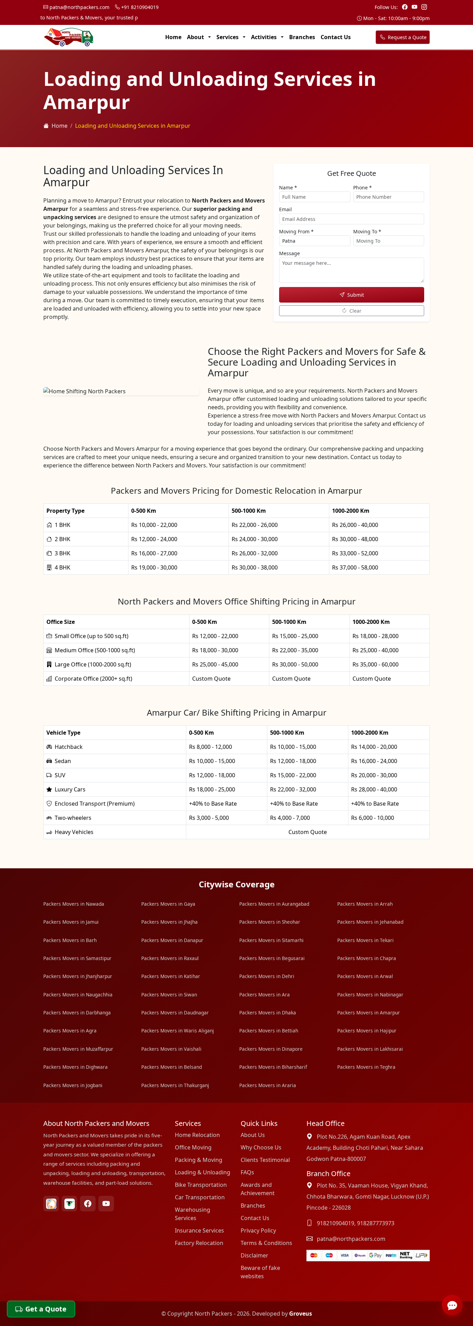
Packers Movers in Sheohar (269, 922)
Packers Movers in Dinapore (271, 1049)
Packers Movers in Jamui (71, 922)
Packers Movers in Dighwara (75, 1067)
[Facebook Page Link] (405, 7)
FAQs (247, 1172)
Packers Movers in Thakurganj (175, 1085)
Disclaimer (254, 1255)
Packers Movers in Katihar (170, 976)
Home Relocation (197, 1135)
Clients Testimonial (265, 1160)
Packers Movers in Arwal (365, 976)
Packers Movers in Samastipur (77, 958)
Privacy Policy (258, 1230)
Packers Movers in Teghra (366, 1067)
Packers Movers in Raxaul (170, 958)
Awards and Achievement (258, 1189)
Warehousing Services (192, 1214)
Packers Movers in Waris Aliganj (177, 1030)
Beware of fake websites (260, 1272)
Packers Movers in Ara (264, 994)
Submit (355, 295)
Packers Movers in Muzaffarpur (78, 1049)
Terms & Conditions (266, 1243)
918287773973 (375, 1223)
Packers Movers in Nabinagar (370, 994)
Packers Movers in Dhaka (267, 1012)
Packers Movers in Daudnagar (175, 1012)
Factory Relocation (199, 1243)
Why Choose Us (261, 1147)
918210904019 (335, 1223)
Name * (288, 187)
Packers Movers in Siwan (169, 994)
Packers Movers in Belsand (171, 1067)
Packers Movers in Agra (70, 1030)
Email (285, 209)
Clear (355, 310)
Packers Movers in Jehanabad (370, 922)
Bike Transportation (201, 1185)
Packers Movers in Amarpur (368, 1012)
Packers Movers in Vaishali (171, 1049)
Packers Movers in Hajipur (366, 1030)
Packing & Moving (198, 1160)
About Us (253, 1135)
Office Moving (193, 1147)
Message (289, 253)
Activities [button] (264, 37)
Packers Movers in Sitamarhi (271, 940)
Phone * (362, 187)
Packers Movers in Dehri (266, 976)
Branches (302, 37)
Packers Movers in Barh (70, 940)
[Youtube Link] (415, 7)
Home (173, 37)
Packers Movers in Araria (267, 1085)
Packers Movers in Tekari (365, 940)
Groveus (300, 1313)
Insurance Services (199, 1230)
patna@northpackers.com (78, 7)
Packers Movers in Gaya (168, 904)
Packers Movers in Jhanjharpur (77, 976)
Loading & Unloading (202, 1172)
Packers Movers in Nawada (73, 904)
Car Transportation (200, 1197)
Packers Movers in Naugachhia (78, 994)
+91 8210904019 (139, 7)
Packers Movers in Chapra (366, 958)
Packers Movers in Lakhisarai (370, 1049)
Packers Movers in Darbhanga (77, 1012)
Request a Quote (406, 37)
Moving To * (367, 231)
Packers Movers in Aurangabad (274, 904)
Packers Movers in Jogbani (72, 1085)
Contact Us (336, 37)
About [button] (196, 37)
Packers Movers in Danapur (172, 940)
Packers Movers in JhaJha (169, 922)
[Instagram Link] (424, 7)
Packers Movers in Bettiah (268, 1030)
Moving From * (296, 231)
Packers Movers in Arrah (365, 904)
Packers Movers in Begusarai (272, 958)
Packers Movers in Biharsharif (273, 1067)
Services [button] (228, 37)
